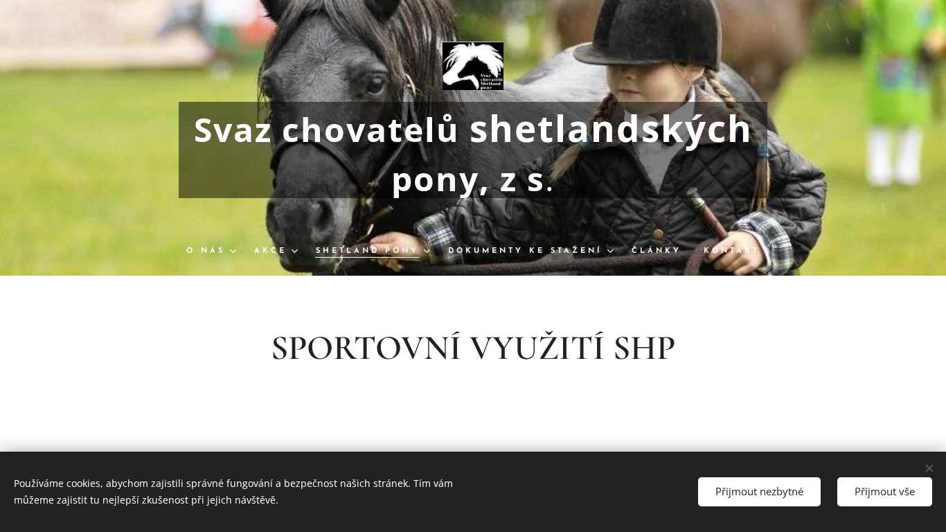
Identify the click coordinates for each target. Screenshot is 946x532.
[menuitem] (214, 251)
